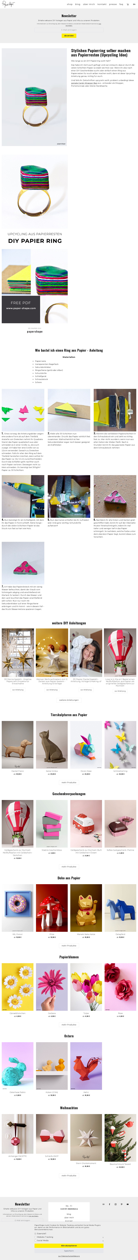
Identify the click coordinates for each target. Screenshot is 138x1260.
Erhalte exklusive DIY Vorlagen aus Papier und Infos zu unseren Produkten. (69, 20)
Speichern (69, 1251)
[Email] (103, 1204)
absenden (69, 36)
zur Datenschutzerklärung (69, 1256)
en (134, 4)
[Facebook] (109, 1204)
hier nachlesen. (33, 1216)
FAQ (121, 4)
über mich (69, 1218)
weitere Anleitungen (69, 700)
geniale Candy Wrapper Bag (84, 83)
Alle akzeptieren (69, 1246)
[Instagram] (115, 1204)
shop (70, 4)
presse (113, 4)
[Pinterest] (121, 1204)
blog (77, 4)
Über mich (89, 4)
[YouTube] (127, 1204)
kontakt (102, 4)
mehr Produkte (69, 783)
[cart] (128, 4)
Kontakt (69, 1221)
